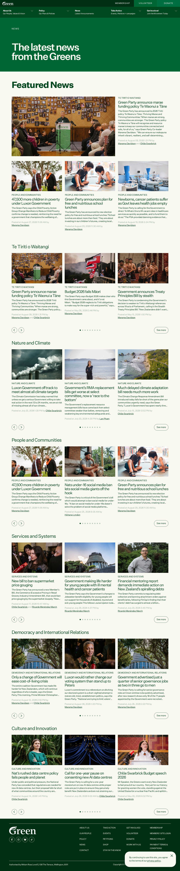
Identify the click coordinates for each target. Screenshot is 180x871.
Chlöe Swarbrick (148, 144)
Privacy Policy (157, 839)
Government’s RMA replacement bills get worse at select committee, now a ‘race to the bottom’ (89, 394)
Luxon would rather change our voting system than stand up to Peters (88, 681)
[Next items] (21, 330)
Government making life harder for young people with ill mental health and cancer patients (88, 585)
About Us (84, 828)
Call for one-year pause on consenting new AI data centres (88, 775)
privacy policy (154, 861)
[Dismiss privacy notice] (171, 855)
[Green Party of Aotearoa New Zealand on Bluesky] (25, 839)
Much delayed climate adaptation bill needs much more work (143, 390)
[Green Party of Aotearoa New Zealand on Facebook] (12, 839)
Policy (82, 839)
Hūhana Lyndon (72, 515)
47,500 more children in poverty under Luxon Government (36, 201)
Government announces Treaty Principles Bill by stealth (141, 294)
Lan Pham (104, 419)
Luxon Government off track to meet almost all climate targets (35, 390)
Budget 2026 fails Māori (83, 292)
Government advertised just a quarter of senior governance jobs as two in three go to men (143, 681)
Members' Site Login (160, 834)
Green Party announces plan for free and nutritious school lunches (89, 203)
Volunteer (145, 3)
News (82, 845)
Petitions (108, 839)
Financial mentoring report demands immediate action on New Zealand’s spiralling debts (141, 585)
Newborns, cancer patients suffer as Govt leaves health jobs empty (143, 201)
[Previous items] (14, 330)
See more (161, 330)
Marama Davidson (127, 144)
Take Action (109, 828)
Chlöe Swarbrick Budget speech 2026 (142, 775)
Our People (85, 834)
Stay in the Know (112, 850)
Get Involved (133, 828)
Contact (84, 850)
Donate (168, 3)
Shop (105, 845)
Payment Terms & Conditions (159, 846)
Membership (122, 3)
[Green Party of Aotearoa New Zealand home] (22, 830)
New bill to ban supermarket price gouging (33, 583)
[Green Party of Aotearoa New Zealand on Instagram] (18, 839)
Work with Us (133, 845)
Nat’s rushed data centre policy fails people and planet (35, 775)
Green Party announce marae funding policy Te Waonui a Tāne (142, 104)
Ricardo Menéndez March (44, 607)
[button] (18, 12)
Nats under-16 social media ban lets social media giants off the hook (88, 489)
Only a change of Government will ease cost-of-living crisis (37, 679)
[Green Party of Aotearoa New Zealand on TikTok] (31, 839)
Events (107, 834)
